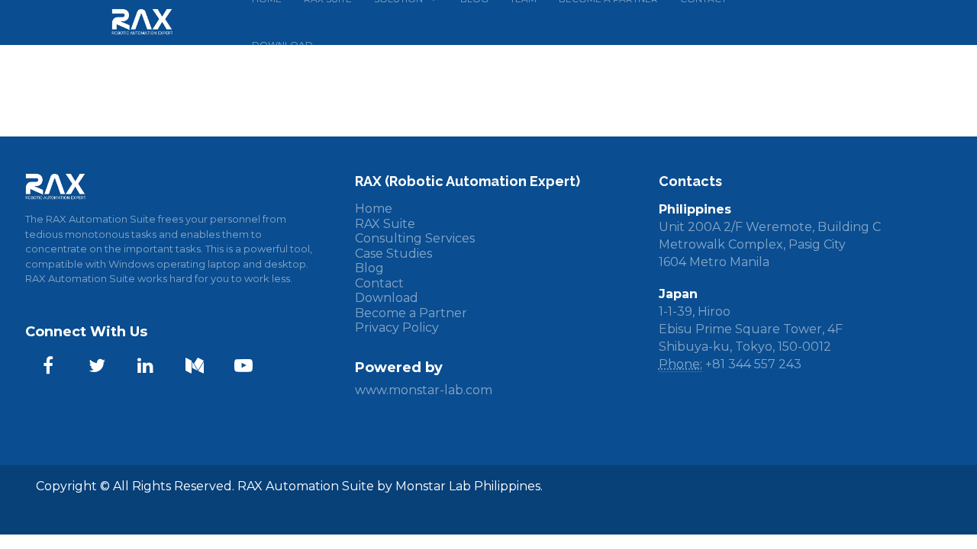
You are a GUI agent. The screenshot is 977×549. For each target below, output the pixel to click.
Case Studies (393, 253)
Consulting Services (415, 238)
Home (373, 208)
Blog (369, 268)
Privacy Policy (397, 327)
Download (386, 298)
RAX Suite (385, 224)
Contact (379, 283)
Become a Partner (411, 313)
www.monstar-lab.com (423, 390)
